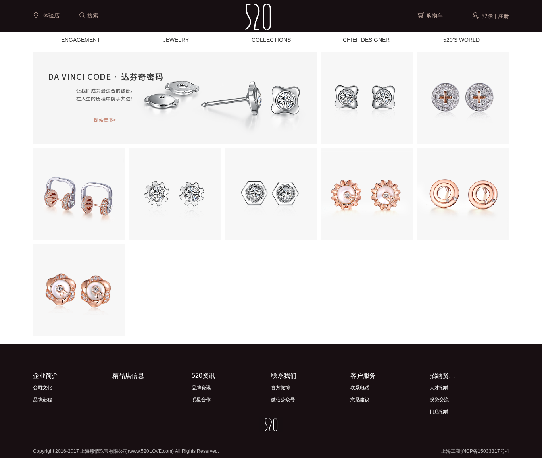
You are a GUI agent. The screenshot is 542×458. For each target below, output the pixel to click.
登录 (487, 16)
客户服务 (363, 375)
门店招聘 (439, 411)
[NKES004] (463, 97)
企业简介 (45, 375)
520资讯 (203, 375)
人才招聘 (439, 387)
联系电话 (359, 387)
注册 (503, 16)
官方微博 (280, 387)
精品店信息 (128, 375)
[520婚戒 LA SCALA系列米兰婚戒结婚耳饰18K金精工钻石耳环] (79, 193)
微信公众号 (283, 399)
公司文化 (42, 387)
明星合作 (201, 399)
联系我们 (283, 375)
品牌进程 (42, 399)
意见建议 (359, 399)
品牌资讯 (201, 387)
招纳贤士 (442, 375)
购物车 (434, 15)
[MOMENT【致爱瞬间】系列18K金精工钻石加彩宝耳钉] (367, 193)
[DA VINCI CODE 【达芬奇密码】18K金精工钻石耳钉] (367, 97)
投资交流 (439, 399)
